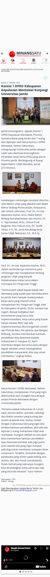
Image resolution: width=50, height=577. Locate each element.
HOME (3, 69)
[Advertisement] (25, 25)
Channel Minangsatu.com (25, 490)
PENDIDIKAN (15, 69)
